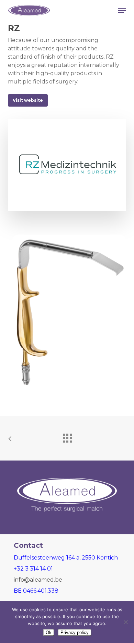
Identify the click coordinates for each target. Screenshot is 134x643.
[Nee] (125, 622)
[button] (122, 10)
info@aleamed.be (38, 579)
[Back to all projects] (67, 436)
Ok (49, 632)
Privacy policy (74, 632)
